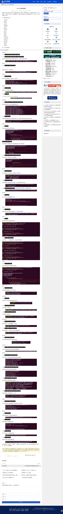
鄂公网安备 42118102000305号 (48, 508)
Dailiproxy (48, 78)
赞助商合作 (18, 510)
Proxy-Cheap (54, 66)
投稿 (10, 510)
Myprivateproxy (54, 71)
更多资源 (54, 1)
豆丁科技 (18, 509)
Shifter (53, 68)
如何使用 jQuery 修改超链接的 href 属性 (51, 120)
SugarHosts (55, 7)
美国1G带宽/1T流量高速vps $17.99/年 (32, 465)
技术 (5, 4)
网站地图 (14, 509)
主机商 (37, 1)
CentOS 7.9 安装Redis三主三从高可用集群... (9, 470)
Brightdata (54, 60)
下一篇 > (38, 463)
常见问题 (10, 509)
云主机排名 (49, 1)
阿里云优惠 (27, 509)
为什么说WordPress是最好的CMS (8, 477)
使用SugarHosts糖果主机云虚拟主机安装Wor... (29, 475)
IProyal (53, 69)
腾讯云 (49, 7)
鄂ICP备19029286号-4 (38, 508)
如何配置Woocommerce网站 (26, 472)
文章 (41, 1)
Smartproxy (53, 63)
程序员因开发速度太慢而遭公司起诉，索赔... (10, 475)
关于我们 (13, 510)
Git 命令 (31, 12)
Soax (53, 76)
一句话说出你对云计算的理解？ (27, 477)
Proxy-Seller (53, 61)
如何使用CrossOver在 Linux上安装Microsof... (29, 470)
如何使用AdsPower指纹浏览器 (7, 472)
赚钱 (44, 1)
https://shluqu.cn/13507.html (23, 451)
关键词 (22, 509)
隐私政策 (26, 510)
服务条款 (22, 510)
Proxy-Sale (53, 74)
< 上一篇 (3, 463)
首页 (34, 1)
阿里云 (51, 7)
